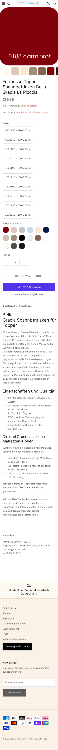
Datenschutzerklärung (14, 623)
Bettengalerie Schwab (19, 739)
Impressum (9, 618)
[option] (29, 36)
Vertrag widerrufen (17, 646)
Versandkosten (29, 105)
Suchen (7, 613)
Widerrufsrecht (11, 628)
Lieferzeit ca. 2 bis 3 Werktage (30, 112)
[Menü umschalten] (3, 3)
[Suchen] (10, 3)
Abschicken (14, 692)
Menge (6, 254)
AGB (5, 633)
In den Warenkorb (29, 276)
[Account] (47, 3)
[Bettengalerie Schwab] (29, 3)
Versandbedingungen (14, 639)
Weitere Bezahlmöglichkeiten (29, 294)
